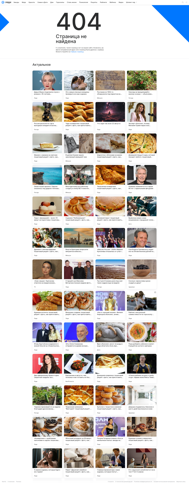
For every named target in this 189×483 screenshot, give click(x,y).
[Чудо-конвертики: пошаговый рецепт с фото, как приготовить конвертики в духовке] (79, 117)
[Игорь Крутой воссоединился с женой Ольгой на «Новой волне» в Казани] (47, 337)
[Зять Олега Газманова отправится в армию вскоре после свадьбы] (79, 337)
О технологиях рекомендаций (123, 481)
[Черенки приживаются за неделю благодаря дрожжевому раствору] (47, 400)
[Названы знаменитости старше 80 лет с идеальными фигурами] (142, 180)
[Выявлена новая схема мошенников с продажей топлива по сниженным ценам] (142, 211)
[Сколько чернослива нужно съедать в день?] (142, 274)
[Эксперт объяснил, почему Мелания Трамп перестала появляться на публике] (142, 117)
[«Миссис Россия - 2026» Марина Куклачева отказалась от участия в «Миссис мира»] (110, 242)
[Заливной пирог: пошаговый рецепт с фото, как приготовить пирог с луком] (110, 211)
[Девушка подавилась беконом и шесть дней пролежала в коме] (142, 400)
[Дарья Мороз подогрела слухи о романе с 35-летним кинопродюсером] (47, 85)
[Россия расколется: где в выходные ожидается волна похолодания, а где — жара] (47, 117)
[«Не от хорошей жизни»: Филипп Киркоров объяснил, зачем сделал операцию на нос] (110, 305)
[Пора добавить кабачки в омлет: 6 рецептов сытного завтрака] (142, 337)
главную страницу (77, 52)
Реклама (18, 481)
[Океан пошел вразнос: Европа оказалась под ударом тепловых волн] (47, 180)
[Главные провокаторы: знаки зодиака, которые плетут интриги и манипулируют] (110, 463)
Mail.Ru (4, 481)
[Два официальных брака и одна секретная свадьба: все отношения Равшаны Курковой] (47, 368)
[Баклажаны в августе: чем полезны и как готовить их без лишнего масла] (79, 368)
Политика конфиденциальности (143, 481)
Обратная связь (180, 481)
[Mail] (3, 2)
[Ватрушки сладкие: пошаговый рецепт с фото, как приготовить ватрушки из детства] (79, 305)
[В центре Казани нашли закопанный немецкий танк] (79, 148)
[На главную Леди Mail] (7, 2)
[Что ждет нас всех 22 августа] (110, 117)
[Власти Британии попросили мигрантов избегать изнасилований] (79, 242)
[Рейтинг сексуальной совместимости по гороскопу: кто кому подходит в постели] (142, 305)
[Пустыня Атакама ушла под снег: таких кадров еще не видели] (110, 274)
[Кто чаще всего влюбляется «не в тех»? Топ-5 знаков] (142, 463)
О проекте (111, 481)
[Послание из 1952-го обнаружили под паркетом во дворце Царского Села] (110, 85)
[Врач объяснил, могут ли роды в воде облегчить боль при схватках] (110, 337)
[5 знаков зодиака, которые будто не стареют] (47, 463)
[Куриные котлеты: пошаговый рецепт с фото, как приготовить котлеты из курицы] (47, 305)
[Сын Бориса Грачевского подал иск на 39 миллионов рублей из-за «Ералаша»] (142, 242)
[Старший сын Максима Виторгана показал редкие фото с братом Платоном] (79, 274)
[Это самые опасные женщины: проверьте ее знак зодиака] (79, 85)
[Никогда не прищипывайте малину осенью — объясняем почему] (142, 85)
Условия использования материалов (164, 481)
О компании (11, 481)
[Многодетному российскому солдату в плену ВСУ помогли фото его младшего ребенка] (79, 180)
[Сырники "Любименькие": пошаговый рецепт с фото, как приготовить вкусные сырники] (79, 211)
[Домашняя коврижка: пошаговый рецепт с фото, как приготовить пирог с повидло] (110, 368)
